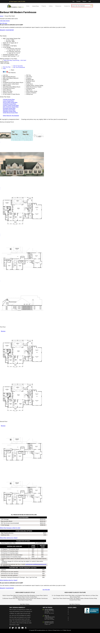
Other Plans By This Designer (11, 115)
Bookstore (72, 611)
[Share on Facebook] (3, 71)
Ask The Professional (19, 67)
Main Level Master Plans (78, 595)
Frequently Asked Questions (74, 614)
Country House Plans (31, 597)
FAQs (4, 68)
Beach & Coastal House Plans (22, 595)
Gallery (51, 6)
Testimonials (72, 617)
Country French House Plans (11, 105)
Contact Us (67, 6)
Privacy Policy (73, 620)
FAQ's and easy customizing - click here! (15, 60)
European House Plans (9, 108)
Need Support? (18, 1)
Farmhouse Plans (20, 598)
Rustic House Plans (8, 595)
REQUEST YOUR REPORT (7, 30)
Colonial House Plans (9, 99)
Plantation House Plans (9, 111)
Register (84, 1)
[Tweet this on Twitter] (5, 71)
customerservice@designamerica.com (35, 564)
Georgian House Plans (9, 109)
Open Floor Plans (57, 598)
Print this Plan (7, 67)
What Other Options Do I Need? (8, 538)
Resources (58, 6)
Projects (44, 6)
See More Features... (75, 604)
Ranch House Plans (26, 600)
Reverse (3, 331)
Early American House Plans (10, 106)
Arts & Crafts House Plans (10, 102)
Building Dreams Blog (75, 609)
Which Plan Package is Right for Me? (10, 528)
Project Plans (73, 612)
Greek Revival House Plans (10, 112)
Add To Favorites (18, 66)
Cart (73, 1)
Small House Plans (68, 598)
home (1, 16)
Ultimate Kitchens (89, 598)
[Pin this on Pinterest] (28, 33)
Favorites (78, 1)
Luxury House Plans (8, 101)
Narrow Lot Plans (90, 595)
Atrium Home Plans (66, 595)
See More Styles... (25, 604)
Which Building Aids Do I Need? (8, 580)
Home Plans (35, 6)
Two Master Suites (78, 598)
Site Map (71, 618)
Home (27, 6)
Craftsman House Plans (9, 104)
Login (89, 1)
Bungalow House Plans (36, 595)
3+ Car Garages (56, 595)
